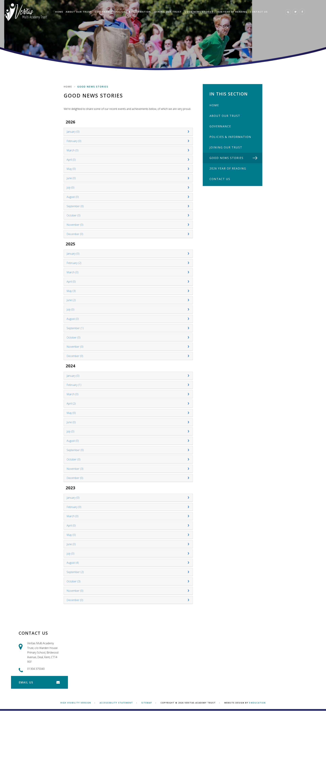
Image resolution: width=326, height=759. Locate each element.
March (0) (72, 150)
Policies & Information (230, 137)
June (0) (71, 178)
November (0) (75, 225)
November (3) (75, 469)
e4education (257, 702)
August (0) (73, 197)
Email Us (26, 682)
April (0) (71, 160)
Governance (220, 126)
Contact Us (220, 179)
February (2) (74, 263)
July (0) (70, 187)
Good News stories (92, 86)
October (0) (73, 215)
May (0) (71, 169)
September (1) (75, 328)
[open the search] (288, 12)
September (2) (75, 572)
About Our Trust (225, 116)
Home (68, 86)
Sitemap (146, 702)
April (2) (71, 403)
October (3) (73, 581)
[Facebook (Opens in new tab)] (302, 12)
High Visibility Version (75, 702)
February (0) (74, 141)
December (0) (75, 234)
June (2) (71, 300)
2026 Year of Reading (228, 168)
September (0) (75, 206)
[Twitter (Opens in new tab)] (295, 12)
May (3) (71, 291)
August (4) (73, 563)
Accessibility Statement (116, 702)
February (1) (74, 385)
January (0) (73, 131)
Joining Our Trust (226, 147)
